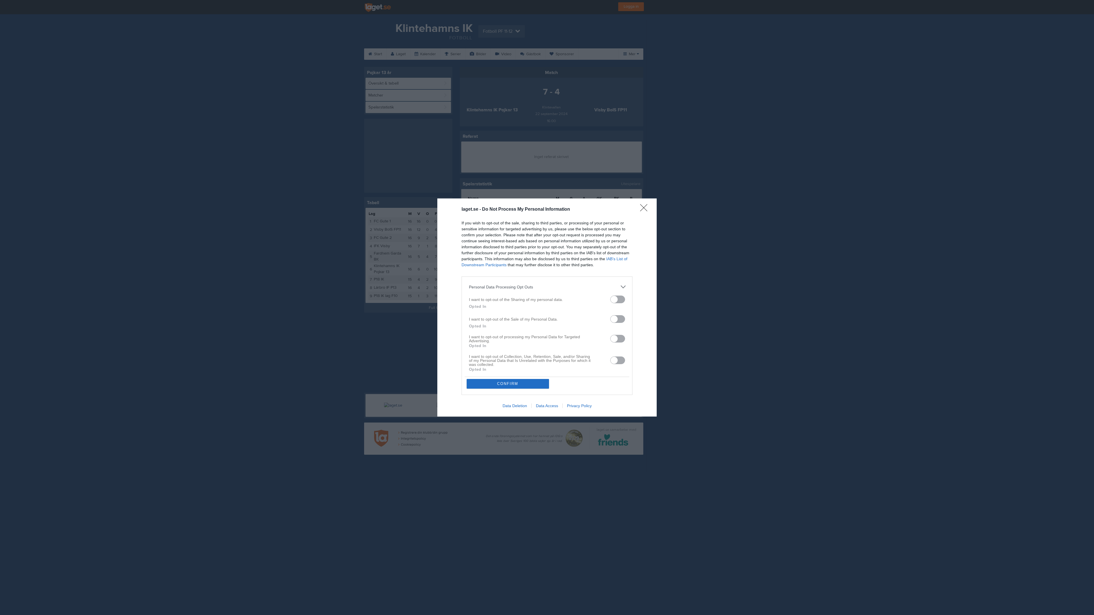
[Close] (645, 209)
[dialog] (547, 307)
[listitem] (547, 287)
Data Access (547, 405)
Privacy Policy (579, 405)
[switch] (617, 299)
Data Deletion (515, 405)
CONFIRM (507, 384)
